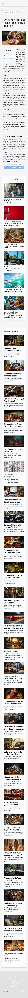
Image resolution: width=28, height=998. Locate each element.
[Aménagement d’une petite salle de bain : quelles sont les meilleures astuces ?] (14, 870)
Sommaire (8, 51)
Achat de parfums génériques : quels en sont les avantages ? (12, 804)
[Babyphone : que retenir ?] (14, 946)
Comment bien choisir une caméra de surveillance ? (13, 527)
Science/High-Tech (13, 984)
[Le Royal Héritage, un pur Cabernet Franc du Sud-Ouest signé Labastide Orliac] (14, 213)
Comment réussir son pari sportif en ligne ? (12, 551)
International (13, 979)
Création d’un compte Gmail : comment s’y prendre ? (12, 501)
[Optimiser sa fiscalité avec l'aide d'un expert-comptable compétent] (14, 190)
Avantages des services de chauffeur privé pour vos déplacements (12, 268)
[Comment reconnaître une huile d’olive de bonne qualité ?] (14, 567)
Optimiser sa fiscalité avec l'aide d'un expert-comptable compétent (13, 200)
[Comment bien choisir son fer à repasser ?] (14, 365)
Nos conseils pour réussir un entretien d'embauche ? (14, 602)
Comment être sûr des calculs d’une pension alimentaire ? (13, 426)
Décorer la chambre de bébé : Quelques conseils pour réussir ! (13, 930)
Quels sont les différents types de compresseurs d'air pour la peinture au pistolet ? (13, 729)
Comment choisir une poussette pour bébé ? (13, 854)
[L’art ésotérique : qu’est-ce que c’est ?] (14, 441)
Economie (13, 976)
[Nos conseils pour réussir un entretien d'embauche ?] (14, 592)
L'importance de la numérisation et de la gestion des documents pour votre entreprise (13, 780)
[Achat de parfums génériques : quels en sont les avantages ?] (14, 794)
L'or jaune (8, 56)
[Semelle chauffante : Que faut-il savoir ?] (14, 391)
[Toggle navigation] (3, 2)
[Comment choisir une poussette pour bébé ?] (14, 845)
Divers (7, 10)
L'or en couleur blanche (10, 58)
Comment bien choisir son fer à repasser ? (13, 374)
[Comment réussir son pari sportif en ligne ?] (14, 542)
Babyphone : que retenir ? (13, 954)
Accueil (2, 10)
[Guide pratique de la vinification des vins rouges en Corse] (14, 235)
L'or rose (7, 53)
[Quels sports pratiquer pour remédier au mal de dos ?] (14, 618)
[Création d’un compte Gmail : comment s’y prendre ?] (14, 492)
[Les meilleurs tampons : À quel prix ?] (14, 466)
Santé (13, 981)
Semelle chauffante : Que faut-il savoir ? (14, 400)
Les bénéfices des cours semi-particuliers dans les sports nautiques (13, 291)
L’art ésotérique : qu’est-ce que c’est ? (13, 450)
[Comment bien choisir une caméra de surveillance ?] (14, 517)
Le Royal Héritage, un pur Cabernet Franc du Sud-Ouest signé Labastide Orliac (13, 223)
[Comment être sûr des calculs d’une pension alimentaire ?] (14, 416)
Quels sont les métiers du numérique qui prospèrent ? (13, 905)
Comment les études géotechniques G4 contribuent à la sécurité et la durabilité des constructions (13, 314)
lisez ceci (9, 87)
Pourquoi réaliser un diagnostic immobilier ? (13, 828)
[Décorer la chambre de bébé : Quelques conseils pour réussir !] (14, 920)
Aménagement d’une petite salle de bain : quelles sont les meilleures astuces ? (12, 881)
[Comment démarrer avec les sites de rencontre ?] (14, 693)
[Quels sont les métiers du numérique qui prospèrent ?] (14, 895)
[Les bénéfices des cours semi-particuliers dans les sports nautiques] (14, 280)
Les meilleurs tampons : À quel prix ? (13, 475)
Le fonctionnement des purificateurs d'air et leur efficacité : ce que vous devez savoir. (14, 755)
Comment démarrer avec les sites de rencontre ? (14, 702)
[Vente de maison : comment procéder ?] (14, 643)
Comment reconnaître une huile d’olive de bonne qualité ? (13, 577)
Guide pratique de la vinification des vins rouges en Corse (14, 246)
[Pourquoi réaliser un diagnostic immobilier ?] (14, 819)
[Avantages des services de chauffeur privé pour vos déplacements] (14, 258)
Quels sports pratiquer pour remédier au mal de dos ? (14, 628)
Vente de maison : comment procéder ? (12, 652)
